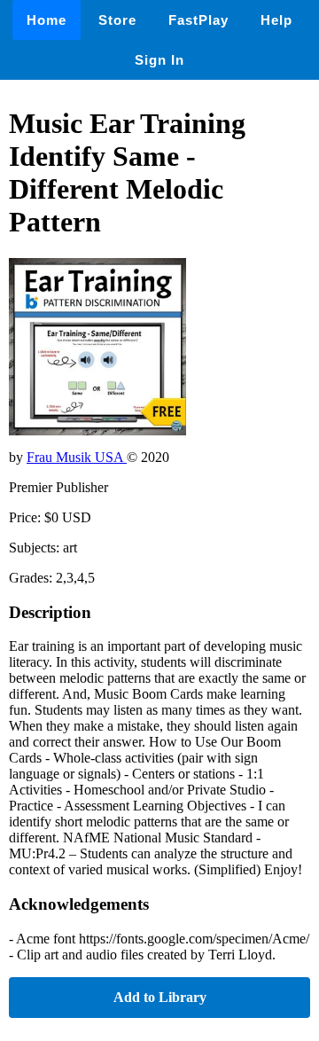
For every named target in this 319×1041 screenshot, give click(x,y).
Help (276, 19)
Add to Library (159, 997)
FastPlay (198, 19)
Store (117, 19)
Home (46, 19)
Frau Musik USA (77, 457)
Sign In (159, 59)
